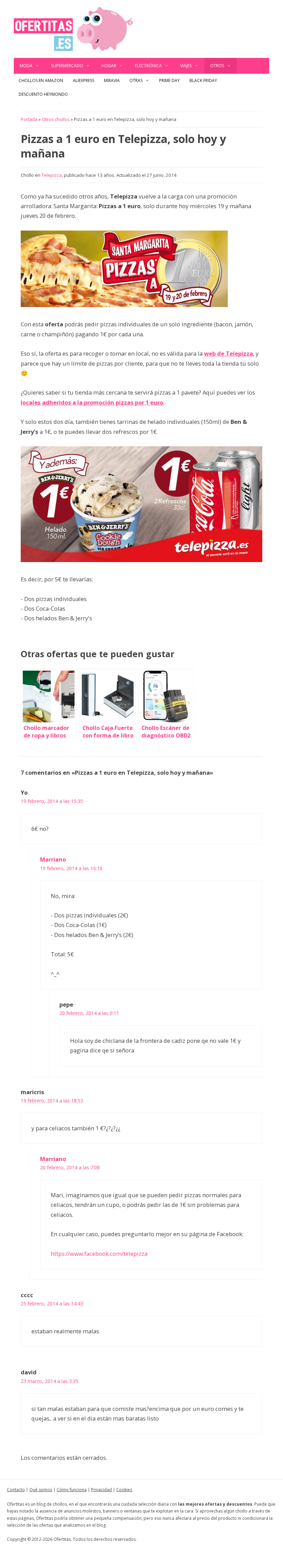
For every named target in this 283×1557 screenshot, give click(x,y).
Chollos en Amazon (41, 80)
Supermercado (67, 66)
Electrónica (148, 66)
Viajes (186, 66)
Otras (136, 80)
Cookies (124, 1490)
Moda (26, 66)
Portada (29, 119)
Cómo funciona (72, 1490)
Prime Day (169, 80)
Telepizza (51, 175)
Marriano (53, 859)
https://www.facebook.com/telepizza (99, 1254)
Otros (217, 66)
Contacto (16, 1490)
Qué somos (40, 1490)
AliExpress (83, 80)
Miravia (112, 80)
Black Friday (203, 80)
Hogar (108, 66)
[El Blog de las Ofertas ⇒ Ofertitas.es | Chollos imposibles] (73, 28)
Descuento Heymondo (43, 94)
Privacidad (101, 1490)
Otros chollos (56, 119)
